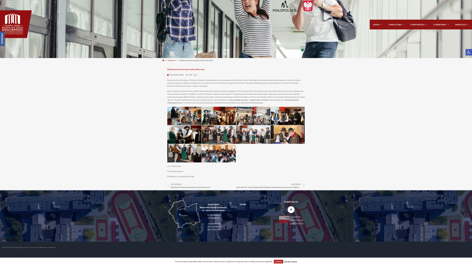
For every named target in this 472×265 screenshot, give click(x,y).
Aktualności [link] (172, 60)
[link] (469, 52)
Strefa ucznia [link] (394, 24)
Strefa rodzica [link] (417, 24)
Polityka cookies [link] (290, 261)
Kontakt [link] (243, 204)
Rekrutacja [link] (460, 24)
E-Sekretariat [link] (439, 24)
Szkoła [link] (376, 24)
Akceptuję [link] (278, 262)
